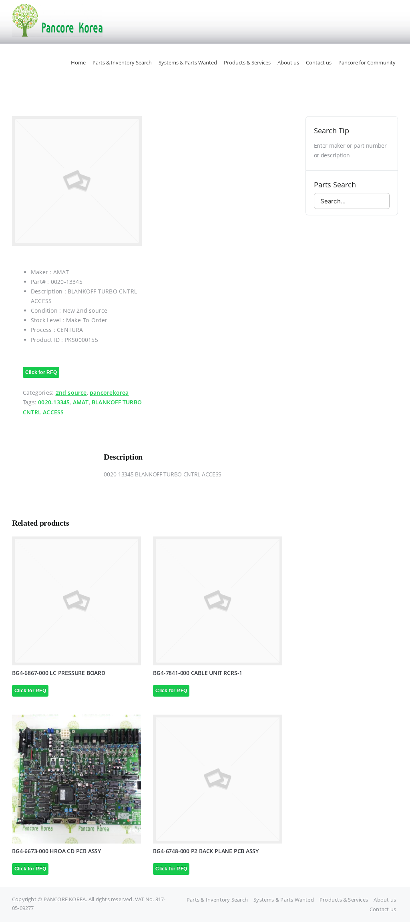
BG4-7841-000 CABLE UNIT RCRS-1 (197, 673)
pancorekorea (109, 392)
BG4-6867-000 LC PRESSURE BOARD (58, 673)
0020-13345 (54, 402)
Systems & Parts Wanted (283, 899)
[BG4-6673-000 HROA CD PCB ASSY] (76, 779)
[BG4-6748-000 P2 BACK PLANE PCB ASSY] (217, 779)
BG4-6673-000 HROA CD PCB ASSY (56, 851)
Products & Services (344, 899)
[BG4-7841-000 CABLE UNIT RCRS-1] (217, 600)
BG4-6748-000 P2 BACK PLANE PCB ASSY (206, 851)
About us (385, 899)
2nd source (71, 392)
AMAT (81, 402)
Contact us (383, 909)
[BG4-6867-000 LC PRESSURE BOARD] (76, 600)
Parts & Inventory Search (217, 899)
